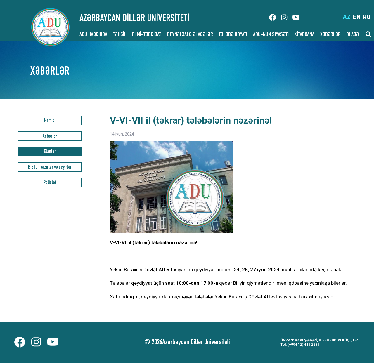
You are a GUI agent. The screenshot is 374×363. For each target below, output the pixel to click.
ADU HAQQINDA (93, 35)
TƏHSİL (120, 35)
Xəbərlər (50, 136)
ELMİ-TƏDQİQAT (146, 35)
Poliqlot (50, 182)
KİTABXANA (304, 35)
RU (366, 16)
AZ (347, 16)
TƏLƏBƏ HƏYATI (233, 35)
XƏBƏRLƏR (330, 35)
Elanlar (50, 152)
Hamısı (49, 121)
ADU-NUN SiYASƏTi (271, 35)
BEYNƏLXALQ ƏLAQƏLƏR (190, 35)
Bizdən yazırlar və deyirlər (50, 167)
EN (357, 16)
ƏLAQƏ (352, 35)
